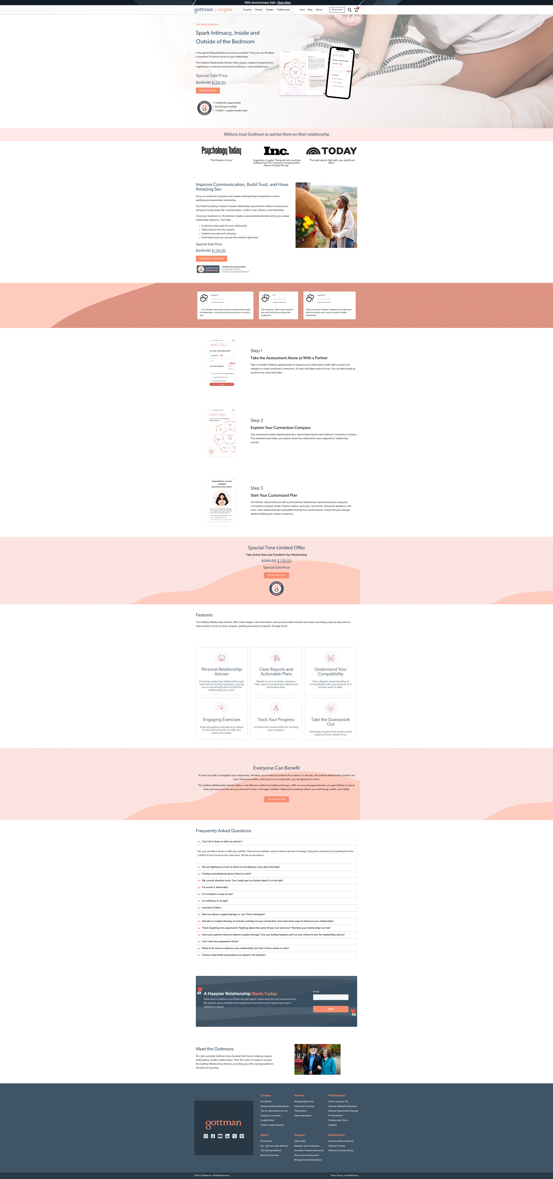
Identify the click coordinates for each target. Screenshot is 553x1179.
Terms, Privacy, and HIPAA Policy (345, 1176)
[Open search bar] (349, 9)
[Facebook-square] (213, 1136)
